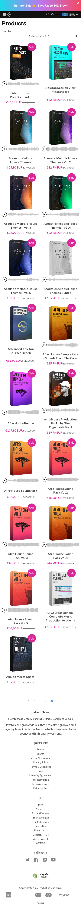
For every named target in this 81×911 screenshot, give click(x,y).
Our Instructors (40, 821)
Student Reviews (40, 813)
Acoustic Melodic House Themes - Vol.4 (60, 225)
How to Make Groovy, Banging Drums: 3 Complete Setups (40, 718)
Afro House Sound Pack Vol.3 (21, 555)
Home (40, 749)
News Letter (40, 830)
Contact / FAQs (41, 834)
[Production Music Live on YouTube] (53, 860)
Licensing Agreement (40, 775)
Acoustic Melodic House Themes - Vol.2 (60, 160)
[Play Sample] (4, 84)
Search (40, 753)
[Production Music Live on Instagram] (45, 860)
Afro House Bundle (20, 423)
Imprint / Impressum (40, 758)
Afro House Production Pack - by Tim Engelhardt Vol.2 (60, 423)
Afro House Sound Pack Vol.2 (60, 490)
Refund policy (40, 788)
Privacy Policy (40, 762)
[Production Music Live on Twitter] (28, 860)
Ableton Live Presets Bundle (20, 95)
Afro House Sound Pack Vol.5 (21, 621)
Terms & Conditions (40, 766)
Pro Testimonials (40, 817)
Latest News (40, 712)
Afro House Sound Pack (20, 490)
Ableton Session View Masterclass (60, 89)
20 (51, 700)
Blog (40, 804)
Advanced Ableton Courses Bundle (21, 351)
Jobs (40, 771)
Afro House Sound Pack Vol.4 (60, 555)
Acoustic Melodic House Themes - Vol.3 (20, 225)
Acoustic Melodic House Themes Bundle (60, 290)
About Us (40, 808)
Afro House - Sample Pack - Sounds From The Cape (60, 356)
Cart (53, 14)
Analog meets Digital (20, 676)
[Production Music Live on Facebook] (36, 860)
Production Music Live (50, 887)
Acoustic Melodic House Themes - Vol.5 (20, 290)
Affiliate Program (41, 779)
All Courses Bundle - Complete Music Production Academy (60, 616)
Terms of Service (40, 784)
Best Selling (41, 826)
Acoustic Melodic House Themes (21, 160)
